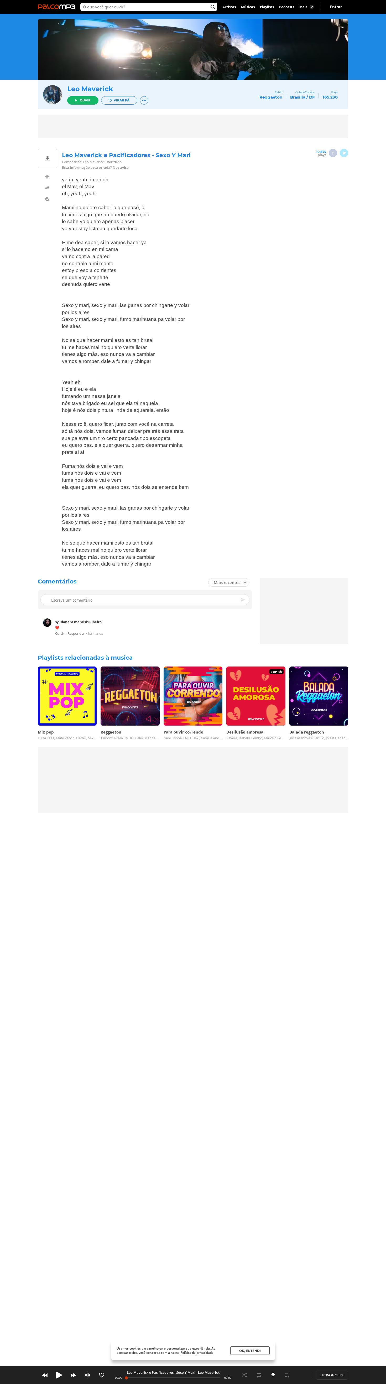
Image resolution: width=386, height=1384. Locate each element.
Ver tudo (114, 162)
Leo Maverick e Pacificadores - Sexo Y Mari (161, 1372)
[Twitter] (344, 153)
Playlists (267, 6)
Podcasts (286, 6)
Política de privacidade (196, 1352)
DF (312, 97)
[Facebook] (333, 153)
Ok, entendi (250, 1351)
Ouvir (85, 100)
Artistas (229, 6)
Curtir (59, 633)
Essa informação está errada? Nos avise (95, 167)
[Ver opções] (144, 100)
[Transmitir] (301, 1375)
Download (273, 1375)
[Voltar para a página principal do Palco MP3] (58, 6)
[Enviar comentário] (243, 600)
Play (59, 1375)
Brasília (297, 97)
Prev (45, 1375)
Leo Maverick (90, 89)
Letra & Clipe (331, 1375)
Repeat (259, 1375)
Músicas (248, 6)
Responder (76, 633)
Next (73, 1375)
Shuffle (245, 1375)
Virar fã (121, 100)
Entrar (336, 6)
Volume (87, 1375)
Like (102, 1375)
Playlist (287, 1375)
